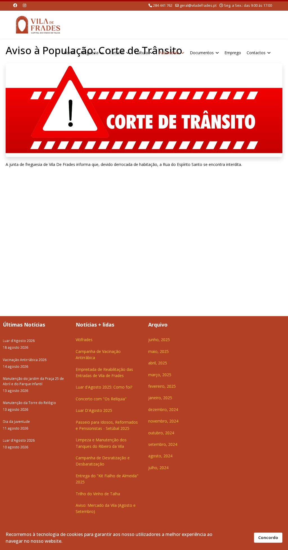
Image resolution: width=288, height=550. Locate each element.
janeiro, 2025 (160, 397)
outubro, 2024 (161, 432)
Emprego (232, 52)
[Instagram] (24, 5)
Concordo (268, 537)
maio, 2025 (158, 351)
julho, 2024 (158, 467)
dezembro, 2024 (163, 409)
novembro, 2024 (163, 421)
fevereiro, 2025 (162, 386)
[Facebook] (15, 5)
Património (169, 52)
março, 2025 (159, 374)
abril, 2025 (157, 363)
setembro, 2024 (162, 444)
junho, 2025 (159, 339)
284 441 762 (162, 5)
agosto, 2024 (160, 455)
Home (69, 52)
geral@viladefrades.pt (198, 5)
